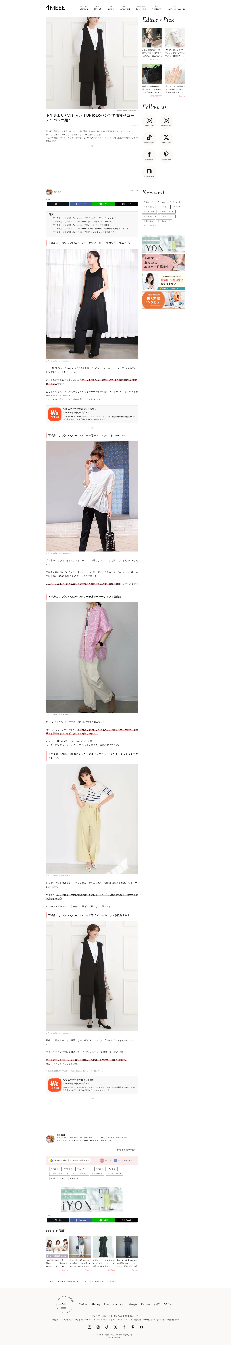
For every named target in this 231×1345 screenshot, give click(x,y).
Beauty (96, 1304)
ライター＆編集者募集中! (169, 1320)
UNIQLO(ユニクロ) (60, 1174)
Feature (145, 1304)
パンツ (113, 1169)
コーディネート (85, 1169)
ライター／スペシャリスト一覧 (121, 1320)
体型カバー (98, 1174)
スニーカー (169, 216)
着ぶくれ (75, 1178)
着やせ (55, 1169)
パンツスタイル (59, 1178)
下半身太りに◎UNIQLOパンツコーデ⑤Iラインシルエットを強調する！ (84, 232)
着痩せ (100, 1169)
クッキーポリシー (100, 1320)
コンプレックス (115, 1174)
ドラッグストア (167, 212)
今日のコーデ (165, 221)
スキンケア (150, 212)
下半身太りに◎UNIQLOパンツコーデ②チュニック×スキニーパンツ (83, 222)
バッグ (178, 207)
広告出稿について (131, 1316)
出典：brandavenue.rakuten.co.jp (125, 110)
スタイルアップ (81, 1174)
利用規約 (55, 1320)
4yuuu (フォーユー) (150, 1320)
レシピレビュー (152, 207)
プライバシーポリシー (83, 1320)
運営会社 (137, 1320)
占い (166, 207)
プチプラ (68, 1169)
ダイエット (176, 202)
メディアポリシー (67, 1320)
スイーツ (149, 202)
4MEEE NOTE (163, 1304)
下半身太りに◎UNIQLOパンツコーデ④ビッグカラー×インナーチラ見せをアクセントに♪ (92, 228)
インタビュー (151, 226)
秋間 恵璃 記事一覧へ (126, 1150)
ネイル (162, 202)
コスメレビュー (152, 216)
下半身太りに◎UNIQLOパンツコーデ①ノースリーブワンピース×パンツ (85, 218)
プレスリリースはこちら (101, 1316)
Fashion (83, 1304)
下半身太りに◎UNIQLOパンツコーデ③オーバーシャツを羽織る (81, 225)
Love (107, 1304)
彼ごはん (149, 221)
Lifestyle (132, 1304)
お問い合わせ (118, 1316)
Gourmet (118, 1304)
